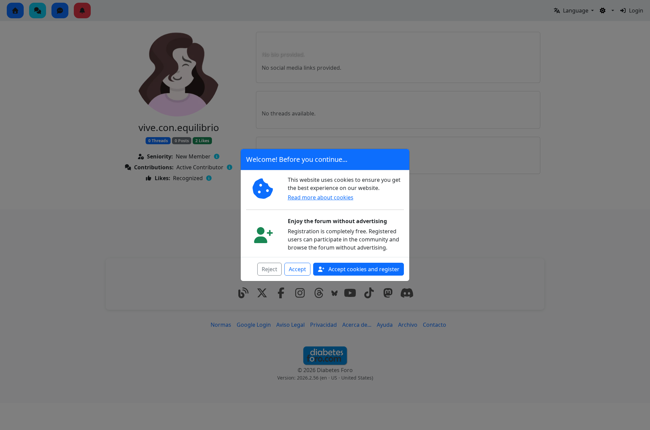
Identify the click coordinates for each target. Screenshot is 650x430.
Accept (297, 269)
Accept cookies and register (363, 269)
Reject (269, 269)
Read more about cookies (320, 197)
